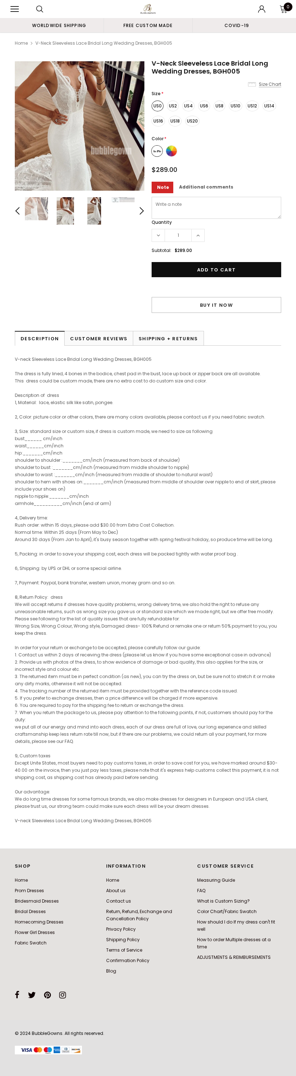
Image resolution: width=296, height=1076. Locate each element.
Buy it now (216, 305)
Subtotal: (161, 250)
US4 (188, 106)
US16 (158, 121)
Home (21, 43)
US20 (192, 121)
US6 (204, 106)
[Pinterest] (47, 995)
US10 (235, 106)
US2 (173, 106)
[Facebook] (17, 995)
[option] (59, 25)
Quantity (162, 222)
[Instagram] (62, 995)
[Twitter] (32, 995)
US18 (175, 121)
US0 (157, 106)
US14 (269, 106)
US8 (219, 106)
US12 (252, 106)
